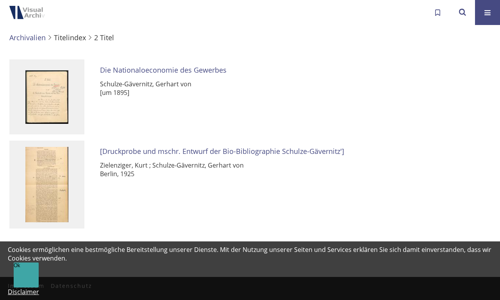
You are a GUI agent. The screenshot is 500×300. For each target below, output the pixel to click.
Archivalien (27, 37)
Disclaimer (23, 292)
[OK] (462, 12)
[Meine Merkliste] (437, 12)
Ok (17, 265)
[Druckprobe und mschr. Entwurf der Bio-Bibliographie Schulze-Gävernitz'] (222, 151)
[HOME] (31, 12)
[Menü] (487, 12)
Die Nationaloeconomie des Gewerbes (163, 70)
